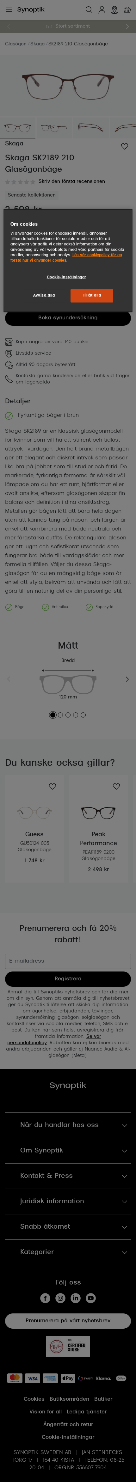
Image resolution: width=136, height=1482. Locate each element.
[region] (68, 260)
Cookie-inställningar (66, 277)
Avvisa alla (44, 295)
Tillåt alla (92, 295)
